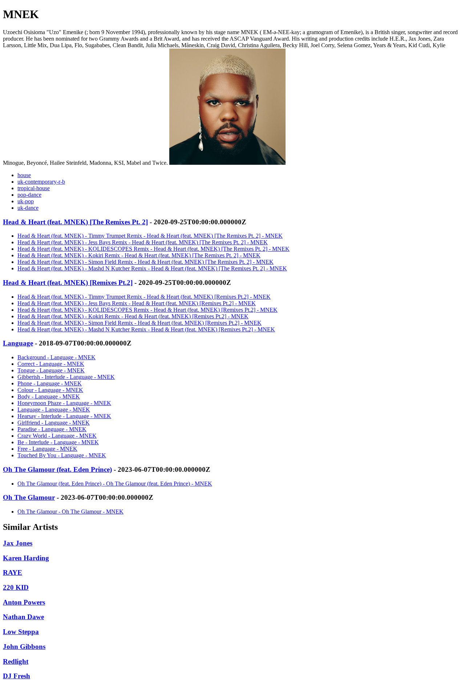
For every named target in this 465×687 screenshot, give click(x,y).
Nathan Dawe (23, 617)
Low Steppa (21, 631)
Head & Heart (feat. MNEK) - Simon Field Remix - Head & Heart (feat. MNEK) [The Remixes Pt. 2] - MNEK (145, 262)
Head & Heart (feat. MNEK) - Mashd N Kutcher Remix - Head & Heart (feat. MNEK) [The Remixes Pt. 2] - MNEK (152, 268)
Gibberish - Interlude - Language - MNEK (66, 377)
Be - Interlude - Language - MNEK (58, 442)
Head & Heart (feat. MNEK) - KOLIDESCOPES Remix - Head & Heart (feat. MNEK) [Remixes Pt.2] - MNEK (147, 310)
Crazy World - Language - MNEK (57, 436)
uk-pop (25, 201)
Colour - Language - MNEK (50, 390)
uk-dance (28, 208)
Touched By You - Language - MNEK (61, 455)
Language (18, 343)
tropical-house (33, 188)
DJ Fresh (16, 676)
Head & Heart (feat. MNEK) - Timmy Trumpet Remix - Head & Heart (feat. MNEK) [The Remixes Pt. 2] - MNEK (150, 236)
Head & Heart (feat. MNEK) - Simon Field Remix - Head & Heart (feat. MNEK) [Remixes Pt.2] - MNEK (139, 323)
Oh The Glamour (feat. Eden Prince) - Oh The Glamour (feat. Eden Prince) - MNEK (114, 484)
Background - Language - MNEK (56, 357)
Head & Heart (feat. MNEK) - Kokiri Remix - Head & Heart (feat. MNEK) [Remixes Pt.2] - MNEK (132, 316)
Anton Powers (24, 602)
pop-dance (29, 195)
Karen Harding (26, 558)
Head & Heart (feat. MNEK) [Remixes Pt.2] (68, 282)
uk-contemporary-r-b (41, 182)
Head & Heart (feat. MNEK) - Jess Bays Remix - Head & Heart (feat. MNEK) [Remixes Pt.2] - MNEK (136, 303)
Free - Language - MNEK (47, 449)
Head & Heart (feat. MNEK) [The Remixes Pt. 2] (75, 222)
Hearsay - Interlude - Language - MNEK (64, 416)
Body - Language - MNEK (48, 396)
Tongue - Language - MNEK (51, 370)
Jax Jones (17, 543)
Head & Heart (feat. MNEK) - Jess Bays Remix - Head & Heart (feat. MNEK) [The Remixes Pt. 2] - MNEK (142, 242)
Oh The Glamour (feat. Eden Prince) (57, 469)
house (24, 175)
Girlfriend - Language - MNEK (53, 423)
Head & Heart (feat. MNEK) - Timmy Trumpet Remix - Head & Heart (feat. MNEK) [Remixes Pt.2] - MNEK (144, 297)
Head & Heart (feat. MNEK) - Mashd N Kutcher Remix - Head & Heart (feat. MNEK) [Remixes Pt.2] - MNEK (146, 329)
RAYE (12, 572)
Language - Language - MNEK (53, 409)
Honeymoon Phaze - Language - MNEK (64, 403)
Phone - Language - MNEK (49, 383)
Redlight (15, 661)
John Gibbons (24, 646)
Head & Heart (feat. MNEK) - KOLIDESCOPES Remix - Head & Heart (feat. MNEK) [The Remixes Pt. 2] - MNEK (153, 249)
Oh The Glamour (29, 497)
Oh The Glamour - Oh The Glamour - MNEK (70, 511)
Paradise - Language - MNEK (51, 429)
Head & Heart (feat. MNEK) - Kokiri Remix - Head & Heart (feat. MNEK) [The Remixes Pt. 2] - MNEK (138, 255)
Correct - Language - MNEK (50, 364)
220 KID (16, 587)
